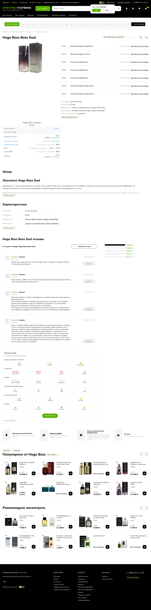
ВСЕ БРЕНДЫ (139, 24)
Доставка (6, 2)
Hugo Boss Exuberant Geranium (101, 483)
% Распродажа (42, 15)
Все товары (52, 454)
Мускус (28, 219)
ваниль (39, 219)
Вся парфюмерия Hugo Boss (114, 37)
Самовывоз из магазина (11, 141)
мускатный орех (38, 223)
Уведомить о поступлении (139, 46)
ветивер (46, 219)
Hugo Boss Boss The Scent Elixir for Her (63, 463)
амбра (33, 219)
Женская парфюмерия (85, 587)
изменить (56, 128)
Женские (17, 450)
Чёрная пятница (83, 576)
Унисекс (80, 592)
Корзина (105, 576)
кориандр (54, 223)
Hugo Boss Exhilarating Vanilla (26, 483)
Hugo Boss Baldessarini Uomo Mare (63, 484)
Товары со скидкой (84, 595)
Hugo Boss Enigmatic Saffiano (27, 463)
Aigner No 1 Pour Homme (136, 517)
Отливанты (73, 15)
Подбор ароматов (84, 600)
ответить (89, 264)
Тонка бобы (53, 219)
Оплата (14, 2)
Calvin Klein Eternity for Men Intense (100, 517)
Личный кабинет (107, 579)
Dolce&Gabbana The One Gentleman (26, 537)
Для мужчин (19, 15)
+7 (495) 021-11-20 (139, 2)
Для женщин (7, 15)
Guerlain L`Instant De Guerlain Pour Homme (64, 537)
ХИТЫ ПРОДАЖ (12, 24)
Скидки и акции (35, 2)
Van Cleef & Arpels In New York (26, 517)
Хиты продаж (82, 597)
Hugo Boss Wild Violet (136, 483)
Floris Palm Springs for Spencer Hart (138, 537)
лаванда (28, 223)
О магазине (23, 2)
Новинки (30, 15)
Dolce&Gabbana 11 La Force (63, 517)
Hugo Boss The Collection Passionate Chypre (138, 464)
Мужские (6, 450)
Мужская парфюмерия (85, 589)
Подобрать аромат (58, 15)
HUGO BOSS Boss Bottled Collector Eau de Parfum (100, 464)
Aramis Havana (98, 536)
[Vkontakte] (4, 582)
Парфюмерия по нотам (51, 2)
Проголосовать (50, 416)
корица (47, 223)
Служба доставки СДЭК (11, 144)
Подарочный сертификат (70, 2)
